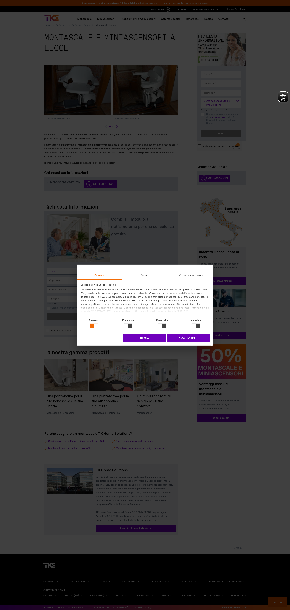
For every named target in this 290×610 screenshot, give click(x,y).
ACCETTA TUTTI (188, 338)
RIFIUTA (144, 338)
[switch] (128, 326)
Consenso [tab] (99, 275)
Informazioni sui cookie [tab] (190, 275)
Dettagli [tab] (145, 275)
